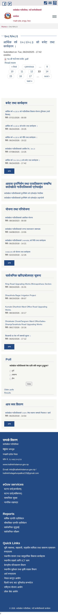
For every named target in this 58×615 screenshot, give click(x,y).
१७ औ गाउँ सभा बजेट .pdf (17, 59)
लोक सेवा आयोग (11, 591)
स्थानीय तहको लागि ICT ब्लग (16, 560)
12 (31, 71)
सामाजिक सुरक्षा (10, 498)
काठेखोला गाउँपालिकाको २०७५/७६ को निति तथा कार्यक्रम (25, 240)
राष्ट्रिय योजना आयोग (13, 587)
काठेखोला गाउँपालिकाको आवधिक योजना (19, 217)
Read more (10, 63)
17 (30, 76)
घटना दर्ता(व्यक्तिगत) (13, 493)
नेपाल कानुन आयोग (12, 578)
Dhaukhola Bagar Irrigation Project (20, 295)
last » (29, 81)
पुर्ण (13, 371)
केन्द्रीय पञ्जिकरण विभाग (15, 565)
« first (14, 66)
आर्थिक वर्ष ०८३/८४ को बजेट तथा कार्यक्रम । (21, 126)
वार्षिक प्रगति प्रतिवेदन (14, 518)
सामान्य (14, 374)
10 (12, 71)
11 (22, 71)
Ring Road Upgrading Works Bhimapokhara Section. (28, 284)
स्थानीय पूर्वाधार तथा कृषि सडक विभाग (20, 569)
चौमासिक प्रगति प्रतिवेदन (15, 522)
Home (4, 26)
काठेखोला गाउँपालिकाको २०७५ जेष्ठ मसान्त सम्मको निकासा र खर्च (28, 413)
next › (47, 76)
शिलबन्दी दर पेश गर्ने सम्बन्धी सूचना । (18, 336)
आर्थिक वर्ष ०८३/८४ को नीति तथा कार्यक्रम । (21, 137)
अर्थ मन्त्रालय (10, 573)
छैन (13, 378)
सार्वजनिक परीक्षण (11, 531)
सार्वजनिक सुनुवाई (11, 527)
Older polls (9, 389)
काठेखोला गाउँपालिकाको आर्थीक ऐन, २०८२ (20, 149)
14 (47, 71)
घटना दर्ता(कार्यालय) (13, 489)
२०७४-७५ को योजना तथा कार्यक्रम (17, 252)
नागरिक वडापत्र (11, 502)
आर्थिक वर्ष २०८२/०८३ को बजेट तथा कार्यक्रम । (22, 160)
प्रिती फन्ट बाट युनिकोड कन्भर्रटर (18, 582)
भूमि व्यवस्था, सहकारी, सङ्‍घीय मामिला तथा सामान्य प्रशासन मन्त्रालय (29, 549)
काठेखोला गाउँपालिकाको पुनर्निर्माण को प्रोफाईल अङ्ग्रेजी (24, 198)
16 (20, 76)
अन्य (9, 171)
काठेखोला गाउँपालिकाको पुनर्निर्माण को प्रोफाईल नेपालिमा (23, 193)
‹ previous (29, 66)
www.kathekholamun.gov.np (16, 464)
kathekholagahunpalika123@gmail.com (21, 473)
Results (7, 393)
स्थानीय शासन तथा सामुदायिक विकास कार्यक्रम (24, 556)
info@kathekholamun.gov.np (22, 469)
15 (10, 76)
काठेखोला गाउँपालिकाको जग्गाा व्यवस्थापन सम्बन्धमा (22, 229)
